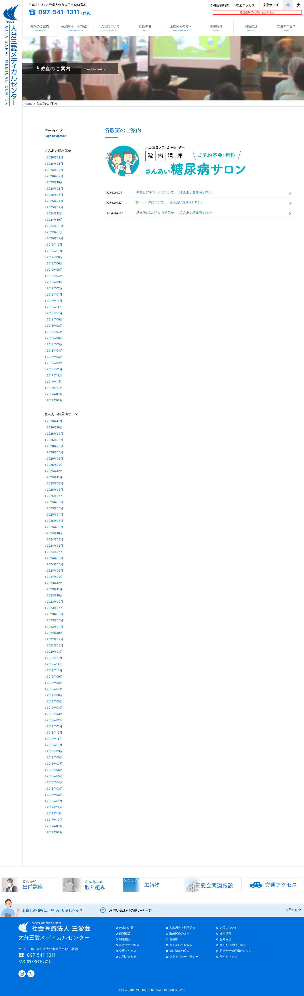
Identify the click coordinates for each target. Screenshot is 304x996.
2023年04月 (55, 627)
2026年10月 (55, 427)
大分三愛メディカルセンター (54, 937)
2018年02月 (55, 363)
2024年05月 (55, 558)
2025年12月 (55, 471)
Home (28, 103)
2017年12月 (54, 375)
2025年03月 (55, 521)
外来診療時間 (220, 5)
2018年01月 (54, 369)
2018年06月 (55, 338)
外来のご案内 (39, 27)
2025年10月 (55, 182)
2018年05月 (55, 344)
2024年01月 (55, 577)
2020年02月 (55, 238)
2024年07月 (55, 552)
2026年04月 (55, 170)
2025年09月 (55, 483)
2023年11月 (54, 589)
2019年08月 (55, 257)
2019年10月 (54, 251)
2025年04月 (55, 201)
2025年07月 (55, 496)
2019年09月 (55, 676)
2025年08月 (55, 188)
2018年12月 (54, 301)
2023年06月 (55, 614)
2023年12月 (55, 583)
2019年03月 (55, 282)
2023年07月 (55, 608)
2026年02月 (55, 176)
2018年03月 (55, 357)
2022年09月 (55, 639)
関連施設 (251, 27)
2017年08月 (55, 400)
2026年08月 (55, 157)
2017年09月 (55, 394)
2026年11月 (54, 421)
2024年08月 (55, 545)
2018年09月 (55, 319)
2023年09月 (55, 601)
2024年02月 (55, 226)
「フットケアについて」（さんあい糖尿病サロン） (168, 202)
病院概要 (145, 27)
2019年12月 (54, 244)
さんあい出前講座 (181, 945)
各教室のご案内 (129, 945)
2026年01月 (55, 465)
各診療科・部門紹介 (75, 27)
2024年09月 (55, 539)
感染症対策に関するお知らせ (257, 12)
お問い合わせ (127, 956)
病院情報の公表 (179, 951)
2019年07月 (55, 689)
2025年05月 (55, 508)
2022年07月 (55, 232)
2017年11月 (54, 381)
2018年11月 (54, 307)
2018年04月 (55, 350)
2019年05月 (55, 269)
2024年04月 (55, 564)
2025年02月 (55, 207)
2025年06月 (55, 195)
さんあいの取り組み (233, 945)
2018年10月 (54, 313)
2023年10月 (55, 595)
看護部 (173, 939)
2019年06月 (55, 263)
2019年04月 (55, 276)
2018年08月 (55, 325)
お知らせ (225, 939)
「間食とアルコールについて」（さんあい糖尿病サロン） (173, 192)
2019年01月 (54, 294)
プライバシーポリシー (183, 956)
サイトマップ (228, 956)
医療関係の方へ (181, 27)
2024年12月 (55, 213)
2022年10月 (55, 633)
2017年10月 (54, 388)
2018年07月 (55, 332)
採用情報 (216, 27)
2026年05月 (55, 452)
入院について (110, 27)
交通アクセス (245, 5)
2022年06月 (55, 645)
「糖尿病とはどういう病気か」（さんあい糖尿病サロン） (173, 212)
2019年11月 (54, 664)
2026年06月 (55, 163)
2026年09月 (55, 433)
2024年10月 (55, 219)
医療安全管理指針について (237, 951)
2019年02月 (55, 288)
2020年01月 (55, 651)
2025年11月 (54, 477)
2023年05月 (55, 620)
